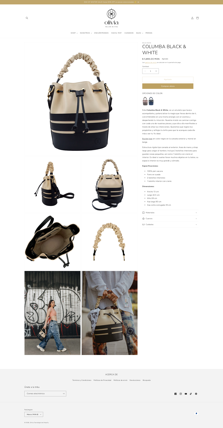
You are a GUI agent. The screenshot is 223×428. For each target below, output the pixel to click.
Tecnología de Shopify (41, 422)
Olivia (32, 422)
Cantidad (145, 66)
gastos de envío (151, 62)
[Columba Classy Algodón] (145, 105)
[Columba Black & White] (151, 105)
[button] (27, 18)
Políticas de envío (120, 380)
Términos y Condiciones (81, 380)
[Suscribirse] (63, 393)
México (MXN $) (32, 414)
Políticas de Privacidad (102, 380)
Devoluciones (135, 380)
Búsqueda (147, 380)
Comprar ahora (168, 86)
